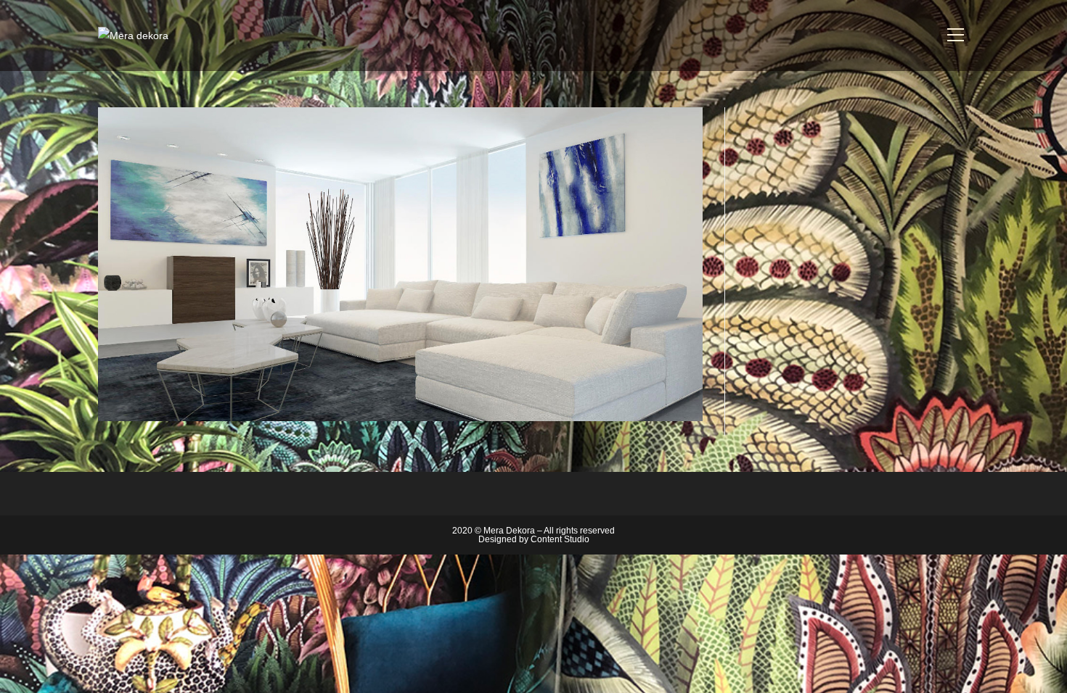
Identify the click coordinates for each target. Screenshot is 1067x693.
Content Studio (560, 539)
